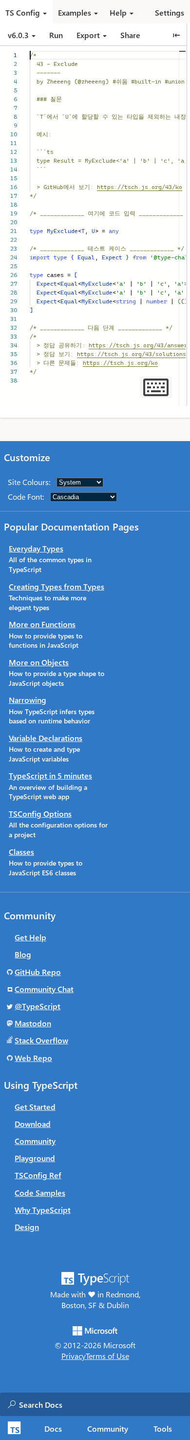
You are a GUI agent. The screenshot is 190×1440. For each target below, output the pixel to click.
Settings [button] (169, 12)
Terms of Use (107, 1356)
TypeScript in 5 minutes (50, 775)
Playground (35, 1158)
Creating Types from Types (56, 586)
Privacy (73, 1356)
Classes (21, 852)
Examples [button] (74, 12)
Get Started (35, 1106)
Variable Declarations (45, 738)
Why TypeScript (43, 1210)
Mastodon (33, 1023)
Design (27, 1227)
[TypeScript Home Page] (13, 1428)
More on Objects (39, 662)
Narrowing (27, 700)
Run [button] (56, 35)
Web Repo (33, 1058)
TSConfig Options (40, 813)
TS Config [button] (22, 12)
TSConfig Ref (38, 1175)
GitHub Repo (38, 972)
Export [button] (88, 35)
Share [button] (130, 35)
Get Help (30, 937)
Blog (23, 954)
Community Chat (44, 989)
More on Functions (42, 624)
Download (33, 1124)
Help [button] (118, 12)
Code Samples (40, 1192)
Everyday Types (36, 548)
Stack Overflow (41, 1040)
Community (107, 1428)
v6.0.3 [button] (19, 35)
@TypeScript (37, 1006)
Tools (162, 1428)
